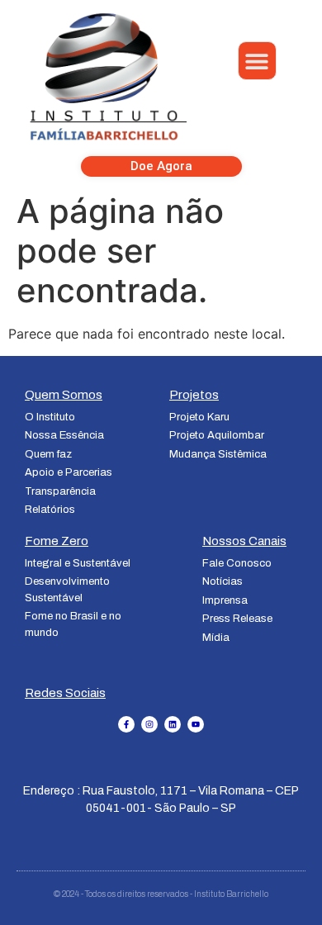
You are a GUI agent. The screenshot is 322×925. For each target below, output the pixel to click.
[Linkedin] (172, 724)
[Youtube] (195, 724)
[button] (257, 60)
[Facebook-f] (126, 724)
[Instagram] (149, 724)
